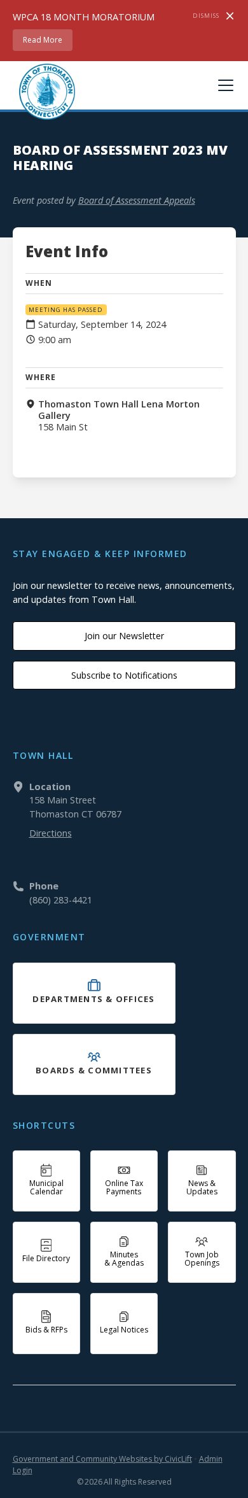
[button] (223, 85)
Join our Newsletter (124, 636)
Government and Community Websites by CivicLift (102, 1458)
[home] (44, 92)
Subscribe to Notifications (124, 675)
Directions (50, 833)
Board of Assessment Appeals (136, 200)
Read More (42, 39)
